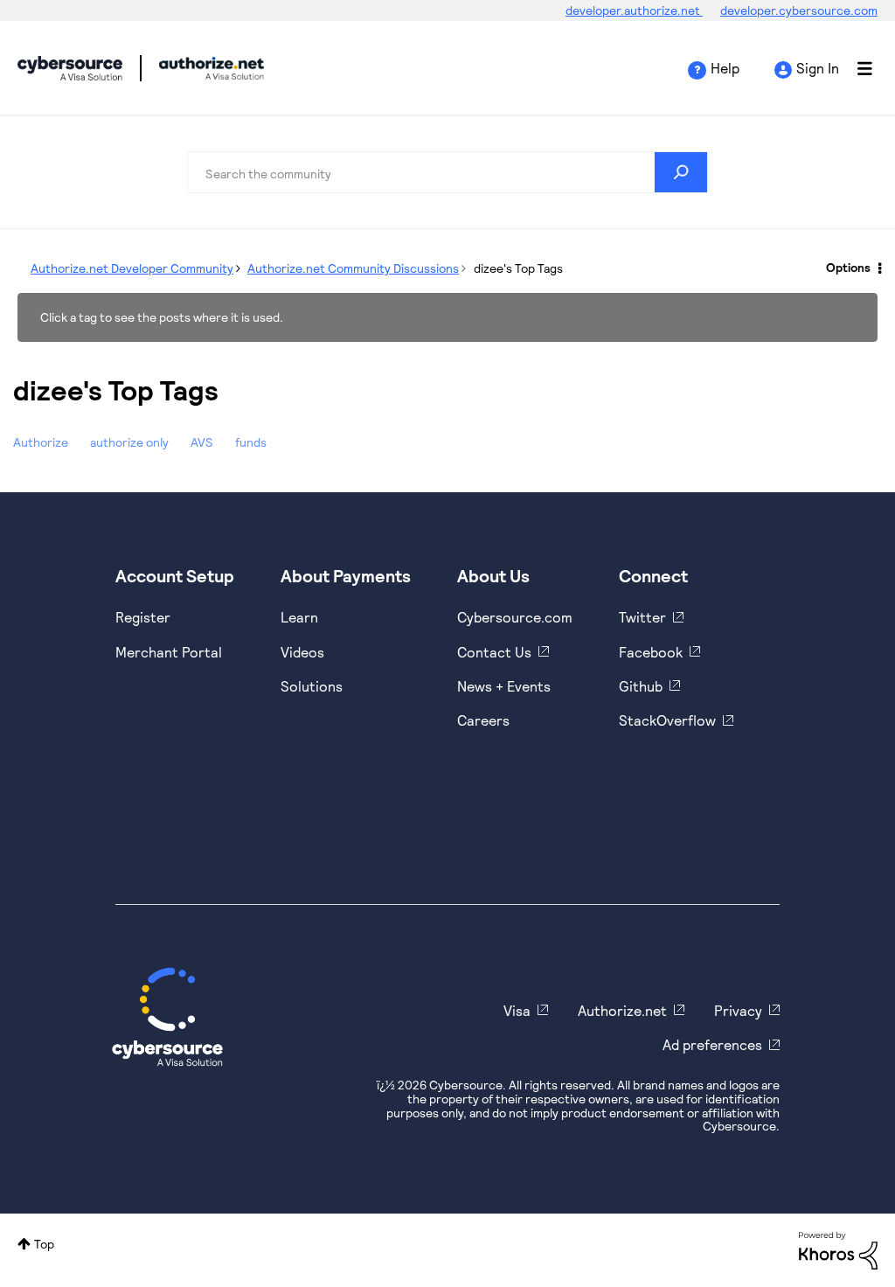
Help (725, 67)
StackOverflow (667, 720)
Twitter (642, 617)
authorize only (129, 442)
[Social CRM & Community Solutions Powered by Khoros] (838, 1249)
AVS (202, 442)
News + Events (504, 686)
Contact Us (494, 652)
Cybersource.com (514, 617)
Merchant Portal (168, 652)
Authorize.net (622, 1010)
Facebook (651, 652)
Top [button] (44, 1243)
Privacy (738, 1010)
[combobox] (447, 172)
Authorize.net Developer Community (132, 268)
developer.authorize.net (634, 10)
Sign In (817, 67)
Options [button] (848, 267)
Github (641, 686)
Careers (483, 720)
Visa (517, 1010)
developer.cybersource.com (799, 10)
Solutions (312, 686)
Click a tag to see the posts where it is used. (161, 317)
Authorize (40, 442)
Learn (299, 617)
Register (142, 617)
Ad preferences (712, 1044)
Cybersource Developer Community (69, 68)
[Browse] (856, 68)
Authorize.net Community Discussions (353, 268)
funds (251, 442)
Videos (302, 652)
